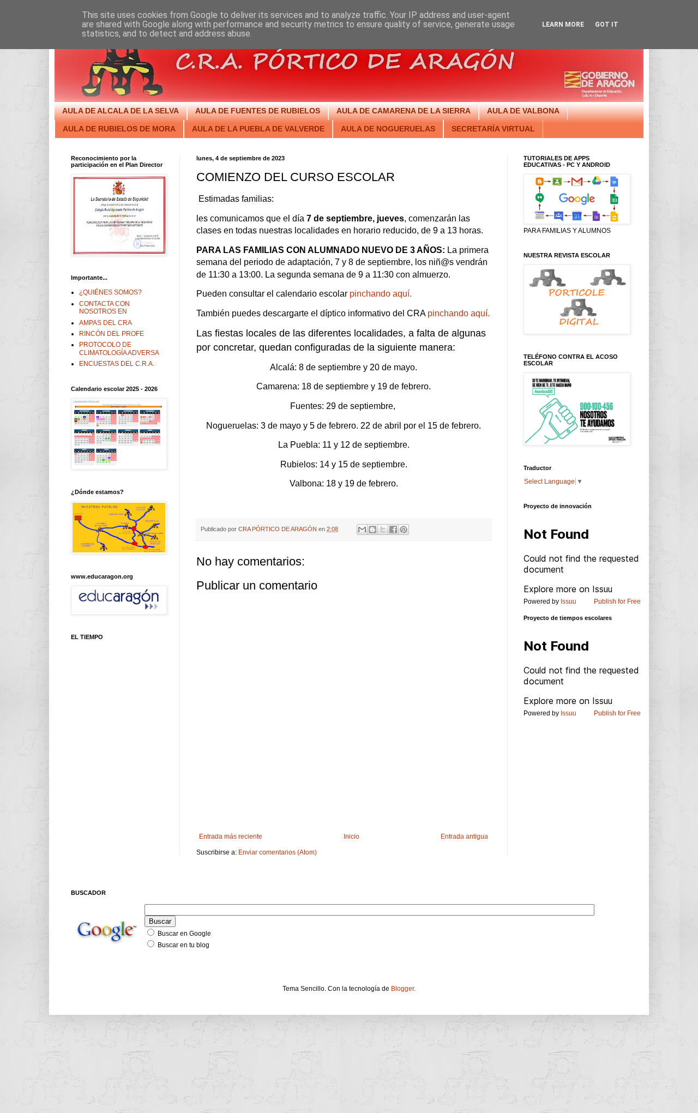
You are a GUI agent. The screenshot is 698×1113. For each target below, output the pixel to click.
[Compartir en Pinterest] (403, 529)
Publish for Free (617, 601)
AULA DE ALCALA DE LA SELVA (120, 110)
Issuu (568, 601)
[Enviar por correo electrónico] (362, 529)
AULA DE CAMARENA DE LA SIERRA (403, 110)
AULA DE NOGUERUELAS (388, 128)
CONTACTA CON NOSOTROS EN (104, 307)
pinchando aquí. (381, 293)
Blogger (402, 988)
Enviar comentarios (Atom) (277, 852)
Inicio (351, 836)
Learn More (563, 24)
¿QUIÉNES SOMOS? (110, 292)
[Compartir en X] (382, 529)
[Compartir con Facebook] (393, 529)
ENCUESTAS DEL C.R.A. (116, 364)
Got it (606, 24)
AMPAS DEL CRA (105, 323)
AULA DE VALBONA (523, 110)
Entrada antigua (464, 836)
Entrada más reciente (230, 836)
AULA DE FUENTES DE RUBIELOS (257, 110)
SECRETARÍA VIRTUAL (493, 128)
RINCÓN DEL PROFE (111, 334)
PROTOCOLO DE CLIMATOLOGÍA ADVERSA (119, 348)
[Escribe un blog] (372, 529)
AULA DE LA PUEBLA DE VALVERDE (258, 128)
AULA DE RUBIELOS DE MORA (119, 128)
